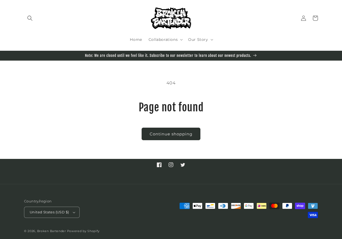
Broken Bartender (51, 231)
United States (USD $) (49, 212)
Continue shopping (171, 133)
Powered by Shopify (83, 231)
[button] (30, 18)
